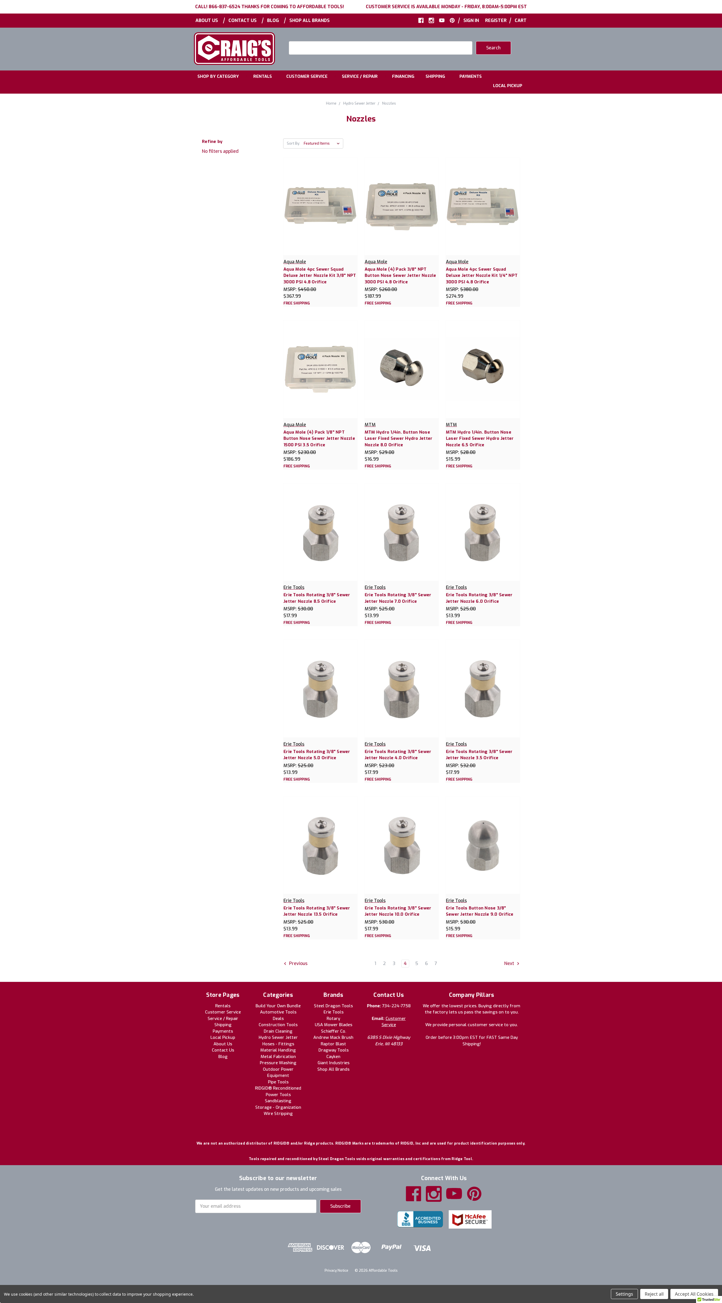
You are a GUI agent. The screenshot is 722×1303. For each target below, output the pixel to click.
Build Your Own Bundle (278, 1006)
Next (509, 963)
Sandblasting (278, 1101)
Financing (403, 76)
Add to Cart (320, 212)
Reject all (654, 1294)
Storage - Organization (278, 1107)
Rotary (333, 1018)
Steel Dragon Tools (333, 1006)
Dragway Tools (333, 1050)
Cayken (333, 1056)
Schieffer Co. (333, 1031)
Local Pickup (507, 86)
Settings (624, 1294)
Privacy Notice (336, 1270)
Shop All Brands (309, 20)
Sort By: (293, 143)
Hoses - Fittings (278, 1044)
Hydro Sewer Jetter (278, 1037)
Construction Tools (278, 1025)
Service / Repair (360, 76)
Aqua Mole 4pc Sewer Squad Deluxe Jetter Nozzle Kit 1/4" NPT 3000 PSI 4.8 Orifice (482, 275)
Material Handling (278, 1050)
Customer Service (306, 76)
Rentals (262, 76)
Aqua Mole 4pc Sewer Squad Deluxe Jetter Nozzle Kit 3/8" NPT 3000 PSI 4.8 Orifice (319, 275)
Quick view (320, 200)
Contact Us (242, 20)
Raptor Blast (333, 1044)
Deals (278, 1018)
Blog (273, 20)
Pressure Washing (278, 1063)
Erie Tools (333, 1012)
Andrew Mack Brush (333, 1037)
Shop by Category (218, 76)
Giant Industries (333, 1063)
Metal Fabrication (278, 1056)
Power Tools (278, 1094)
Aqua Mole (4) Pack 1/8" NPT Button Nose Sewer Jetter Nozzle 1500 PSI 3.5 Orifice (319, 438)
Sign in (471, 20)
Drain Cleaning (278, 1031)
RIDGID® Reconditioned (278, 1088)
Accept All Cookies (694, 1294)
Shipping (435, 76)
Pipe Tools (278, 1082)
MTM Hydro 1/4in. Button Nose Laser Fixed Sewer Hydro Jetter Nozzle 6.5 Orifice (480, 438)
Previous (297, 963)
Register (496, 20)
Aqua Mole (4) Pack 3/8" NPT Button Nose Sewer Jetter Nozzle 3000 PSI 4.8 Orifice (400, 275)
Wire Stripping (278, 1113)
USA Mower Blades (333, 1025)
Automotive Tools (278, 1012)
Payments (470, 76)
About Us (206, 20)
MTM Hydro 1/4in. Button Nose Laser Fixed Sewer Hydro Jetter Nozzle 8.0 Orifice (399, 438)
